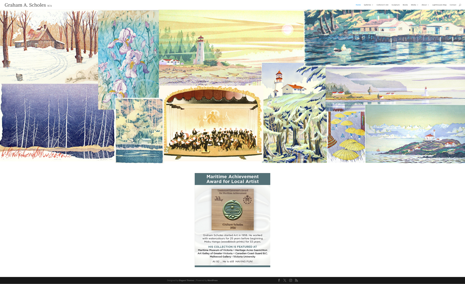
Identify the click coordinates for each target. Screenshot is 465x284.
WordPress (212, 280)
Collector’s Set (382, 5)
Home (358, 5)
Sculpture (396, 5)
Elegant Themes (186, 280)
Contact (453, 5)
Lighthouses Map (439, 5)
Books (405, 5)
